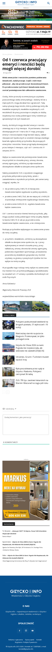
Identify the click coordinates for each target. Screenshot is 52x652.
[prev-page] (3, 392)
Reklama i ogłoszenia (15, 640)
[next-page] (7, 392)
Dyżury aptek (29, 640)
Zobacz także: (9, 315)
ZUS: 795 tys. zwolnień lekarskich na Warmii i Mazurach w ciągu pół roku (32, 381)
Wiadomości (19, 54)
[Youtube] (32, 630)
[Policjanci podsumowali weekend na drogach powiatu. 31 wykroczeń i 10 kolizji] (8, 325)
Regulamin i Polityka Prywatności (26, 642)
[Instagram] (26, 630)
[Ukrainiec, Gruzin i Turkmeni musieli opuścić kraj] (8, 360)
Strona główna (7, 54)
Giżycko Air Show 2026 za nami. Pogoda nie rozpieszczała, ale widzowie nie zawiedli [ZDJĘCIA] (30, 348)
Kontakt (39, 640)
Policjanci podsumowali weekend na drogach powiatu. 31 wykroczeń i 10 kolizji (32, 324)
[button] (4, 3)
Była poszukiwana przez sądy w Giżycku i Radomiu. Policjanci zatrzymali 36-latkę (30, 371)
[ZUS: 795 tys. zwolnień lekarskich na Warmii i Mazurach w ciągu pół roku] (8, 383)
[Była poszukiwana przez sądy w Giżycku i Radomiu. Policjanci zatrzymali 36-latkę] (8, 371)
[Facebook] (19, 630)
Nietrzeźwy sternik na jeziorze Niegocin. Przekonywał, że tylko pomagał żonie (30, 336)
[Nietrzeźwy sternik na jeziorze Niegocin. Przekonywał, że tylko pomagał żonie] (8, 336)
